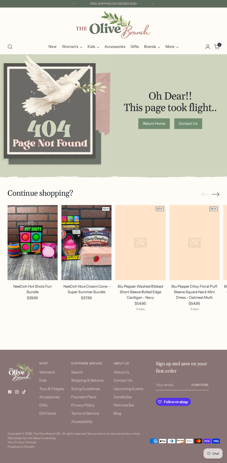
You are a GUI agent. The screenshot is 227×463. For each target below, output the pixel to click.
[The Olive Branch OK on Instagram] (17, 393)
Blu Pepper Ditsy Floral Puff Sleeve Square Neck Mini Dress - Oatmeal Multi (194, 292)
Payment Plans (83, 397)
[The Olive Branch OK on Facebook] (10, 393)
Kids (43, 380)
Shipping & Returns (87, 380)
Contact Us (123, 380)
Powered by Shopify (21, 446)
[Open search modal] (10, 46)
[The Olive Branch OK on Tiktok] (24, 393)
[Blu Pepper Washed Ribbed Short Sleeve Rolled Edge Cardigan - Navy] (140, 242)
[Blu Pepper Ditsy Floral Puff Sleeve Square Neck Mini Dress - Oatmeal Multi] (194, 242)
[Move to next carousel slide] (215, 194)
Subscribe (200, 385)
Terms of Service (85, 413)
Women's (47, 372)
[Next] (152, 4)
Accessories (49, 397)
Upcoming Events (128, 389)
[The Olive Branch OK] (113, 24)
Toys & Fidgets (51, 389)
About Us (121, 372)
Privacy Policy (83, 405)
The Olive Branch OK (47, 433)
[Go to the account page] (207, 46)
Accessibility (81, 421)
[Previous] (74, 4)
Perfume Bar (124, 405)
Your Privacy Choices (22, 442)
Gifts (43, 405)
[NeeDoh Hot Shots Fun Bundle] (33, 242)
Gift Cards (47, 413)
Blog (117, 413)
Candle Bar (123, 397)
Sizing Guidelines (85, 389)
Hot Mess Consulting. (41, 438)
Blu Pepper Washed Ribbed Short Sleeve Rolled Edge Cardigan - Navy (140, 292)
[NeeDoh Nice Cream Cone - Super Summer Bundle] (86, 242)
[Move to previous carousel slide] (205, 194)
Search (77, 372)
